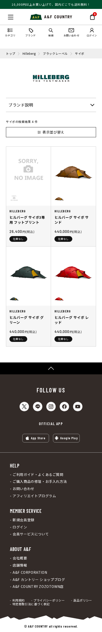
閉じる (5, 16)
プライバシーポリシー (49, 600)
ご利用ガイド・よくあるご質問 (38, 474)
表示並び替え (53, 132)
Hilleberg (29, 53)
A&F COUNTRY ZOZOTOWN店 (38, 586)
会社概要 (20, 558)
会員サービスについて (31, 534)
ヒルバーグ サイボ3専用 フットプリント (27, 220)
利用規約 (18, 600)
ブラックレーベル (55, 53)
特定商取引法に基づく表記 (31, 604)
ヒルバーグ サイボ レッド (71, 320)
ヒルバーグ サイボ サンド (71, 220)
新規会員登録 (23, 520)
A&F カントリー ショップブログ (39, 579)
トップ (10, 53)
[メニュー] (10, 17)
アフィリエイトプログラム (34, 496)
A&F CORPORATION (30, 572)
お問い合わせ (23, 489)
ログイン (20, 527)
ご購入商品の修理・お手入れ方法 (40, 481)
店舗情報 (20, 565)
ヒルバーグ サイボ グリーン (26, 320)
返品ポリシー (82, 600)
